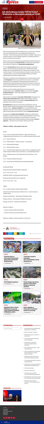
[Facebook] (11, 418)
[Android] (14, 418)
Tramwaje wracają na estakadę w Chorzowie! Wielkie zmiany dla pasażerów (31, 259)
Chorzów (5, 8)
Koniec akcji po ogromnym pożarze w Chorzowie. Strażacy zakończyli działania (31, 284)
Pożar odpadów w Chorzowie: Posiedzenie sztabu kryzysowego (30, 309)
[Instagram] (9, 418)
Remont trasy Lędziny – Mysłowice (30, 332)
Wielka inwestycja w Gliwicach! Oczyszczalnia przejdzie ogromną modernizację (30, 344)
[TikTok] (7, 418)
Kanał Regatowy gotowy (11, 282)
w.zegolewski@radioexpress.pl (15, 228)
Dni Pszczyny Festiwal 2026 (29, 370)
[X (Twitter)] (4, 418)
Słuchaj (38, 2)
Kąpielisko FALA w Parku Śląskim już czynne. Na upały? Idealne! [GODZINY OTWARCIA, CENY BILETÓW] (11, 310)
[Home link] (9, 2)
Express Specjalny (8, 398)
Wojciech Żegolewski (13, 227)
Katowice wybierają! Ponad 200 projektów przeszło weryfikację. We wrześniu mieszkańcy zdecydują (32, 353)
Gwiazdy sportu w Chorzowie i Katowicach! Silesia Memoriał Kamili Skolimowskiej (11, 259)
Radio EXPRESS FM (10, 407)
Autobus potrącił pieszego (29, 368)
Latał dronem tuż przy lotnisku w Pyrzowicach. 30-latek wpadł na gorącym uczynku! (32, 382)
